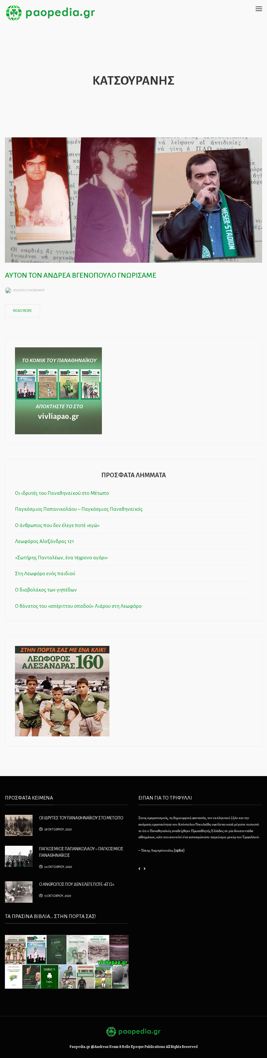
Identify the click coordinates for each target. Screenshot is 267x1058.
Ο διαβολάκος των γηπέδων (46, 589)
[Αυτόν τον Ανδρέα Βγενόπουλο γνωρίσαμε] (133, 199)
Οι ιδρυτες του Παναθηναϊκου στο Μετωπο (81, 818)
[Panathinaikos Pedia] (50, 12)
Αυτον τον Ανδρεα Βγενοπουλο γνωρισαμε (80, 275)
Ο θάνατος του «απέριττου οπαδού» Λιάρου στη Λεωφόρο (78, 606)
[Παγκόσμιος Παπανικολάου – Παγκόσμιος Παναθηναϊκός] (19, 855)
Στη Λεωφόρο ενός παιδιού (45, 573)
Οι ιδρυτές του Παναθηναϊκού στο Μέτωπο (62, 493)
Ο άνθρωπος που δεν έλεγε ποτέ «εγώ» (57, 525)
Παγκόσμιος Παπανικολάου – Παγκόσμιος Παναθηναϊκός (79, 509)
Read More (22, 311)
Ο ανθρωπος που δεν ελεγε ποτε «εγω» (76, 884)
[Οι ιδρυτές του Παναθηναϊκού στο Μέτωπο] (19, 824)
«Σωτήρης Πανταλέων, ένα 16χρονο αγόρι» (61, 557)
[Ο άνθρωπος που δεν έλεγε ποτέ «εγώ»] (19, 891)
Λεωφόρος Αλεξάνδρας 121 (44, 541)
